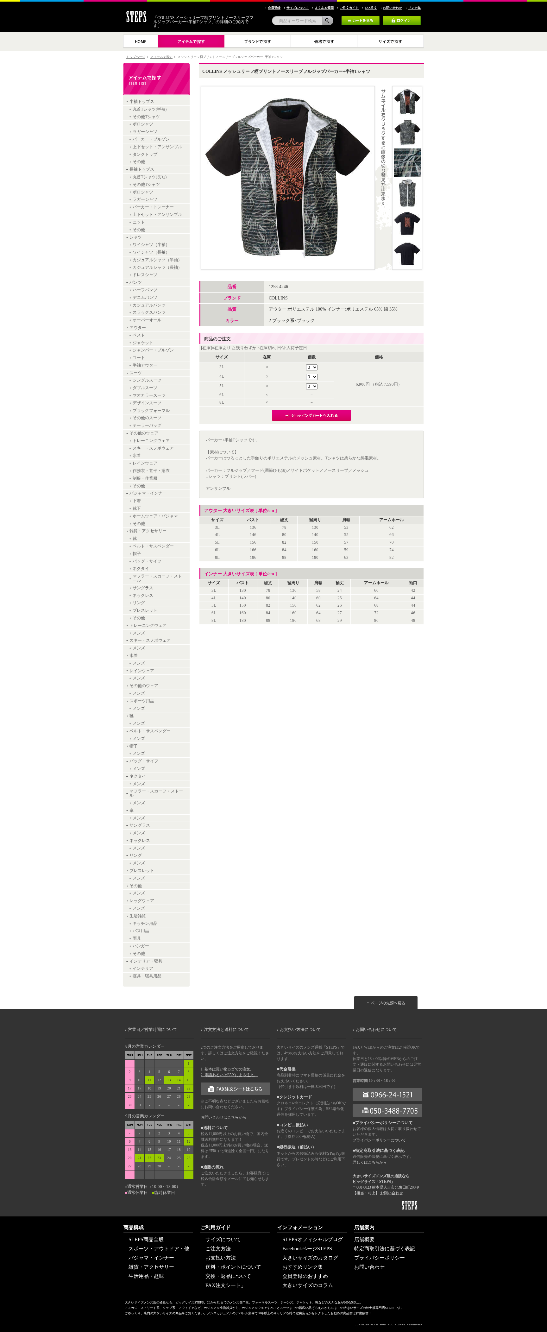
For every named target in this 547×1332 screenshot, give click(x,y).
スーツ (135, 373)
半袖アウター (145, 365)
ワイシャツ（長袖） (151, 252)
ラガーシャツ (145, 131)
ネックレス (143, 595)
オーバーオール (147, 320)
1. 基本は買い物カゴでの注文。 (227, 1069)
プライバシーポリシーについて (379, 1140)
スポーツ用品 (141, 701)
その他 (139, 162)
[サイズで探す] (390, 41)
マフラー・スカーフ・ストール (157, 578)
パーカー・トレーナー (153, 207)
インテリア (143, 968)
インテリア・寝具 (145, 961)
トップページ (135, 57)
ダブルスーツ (145, 388)
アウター (137, 327)
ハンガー (141, 946)
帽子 (137, 554)
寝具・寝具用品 (147, 976)
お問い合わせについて (376, 1029)
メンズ (139, 633)
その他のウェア (143, 433)
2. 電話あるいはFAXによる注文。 (229, 1075)
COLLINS (278, 297)
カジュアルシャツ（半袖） (157, 260)
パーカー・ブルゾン (151, 139)
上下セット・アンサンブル (157, 147)
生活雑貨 (137, 916)
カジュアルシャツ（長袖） (157, 267)
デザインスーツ (147, 403)
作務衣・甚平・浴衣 (151, 471)
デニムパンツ (145, 297)
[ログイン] (402, 18)
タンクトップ (145, 154)
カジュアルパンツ (149, 305)
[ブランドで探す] (257, 41)
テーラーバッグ (147, 425)
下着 (137, 501)
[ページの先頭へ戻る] (389, 989)
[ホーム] (140, 41)
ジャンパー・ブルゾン (153, 350)
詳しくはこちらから (370, 1162)
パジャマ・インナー (148, 493)
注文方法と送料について (226, 1029)
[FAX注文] (235, 1085)
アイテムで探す (161, 57)
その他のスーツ (147, 418)
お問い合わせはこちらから (223, 1117)
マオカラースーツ (149, 395)
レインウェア (145, 463)
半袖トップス (141, 101)
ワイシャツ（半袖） (151, 245)
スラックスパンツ (149, 312)
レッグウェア (141, 901)
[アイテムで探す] (191, 41)
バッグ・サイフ (147, 561)
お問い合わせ (391, 1193)
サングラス (143, 588)
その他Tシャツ (146, 117)
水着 (137, 455)
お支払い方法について (300, 1029)
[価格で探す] (324, 41)
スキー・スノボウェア (153, 448)
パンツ (135, 282)
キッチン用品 (145, 923)
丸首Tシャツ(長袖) (150, 177)
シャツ (135, 237)
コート (139, 358)
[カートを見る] (361, 18)
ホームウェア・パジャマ (155, 516)
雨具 (137, 938)
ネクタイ (141, 568)
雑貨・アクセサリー (148, 531)
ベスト (139, 335)
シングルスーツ (147, 380)
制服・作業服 (145, 478)
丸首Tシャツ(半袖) (150, 109)
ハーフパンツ (145, 290)
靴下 (137, 508)
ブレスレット (145, 610)
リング (139, 603)
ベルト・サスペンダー (153, 546)
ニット (139, 222)
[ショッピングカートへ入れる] (311, 412)
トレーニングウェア (151, 441)
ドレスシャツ (145, 275)
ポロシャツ (143, 124)
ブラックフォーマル (151, 410)
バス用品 (141, 931)
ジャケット (143, 343)
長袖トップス (141, 169)
